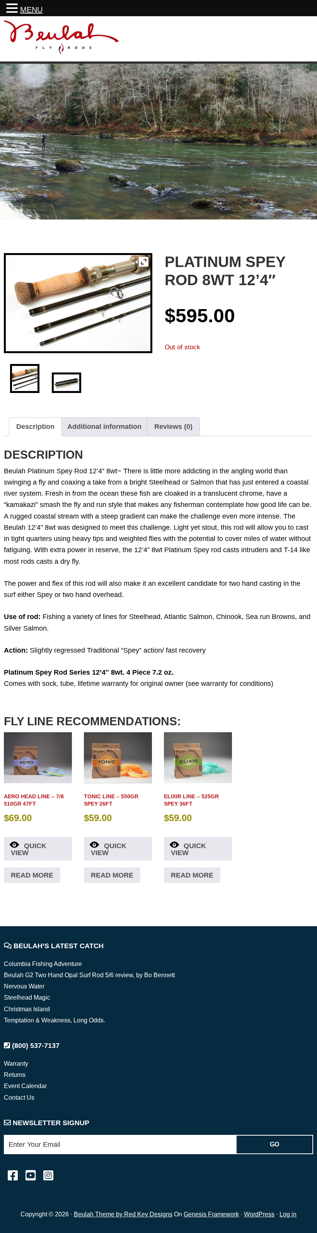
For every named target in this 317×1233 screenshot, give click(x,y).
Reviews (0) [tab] (173, 426)
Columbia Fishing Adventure (43, 964)
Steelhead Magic (27, 997)
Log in (288, 1214)
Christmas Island (27, 1009)
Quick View (28, 849)
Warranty (16, 1063)
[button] (13, 9)
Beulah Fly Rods (61, 40)
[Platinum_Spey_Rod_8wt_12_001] (24, 378)
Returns (15, 1074)
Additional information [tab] (104, 426)
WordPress (259, 1214)
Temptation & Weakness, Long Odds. (54, 1020)
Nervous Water (24, 986)
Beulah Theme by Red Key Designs (123, 1214)
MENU (31, 9)
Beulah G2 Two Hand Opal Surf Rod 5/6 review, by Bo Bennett (89, 975)
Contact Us (19, 1097)
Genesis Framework (211, 1214)
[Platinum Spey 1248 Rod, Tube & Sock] (66, 382)
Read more (32, 875)
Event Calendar (25, 1086)
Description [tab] (35, 426)
